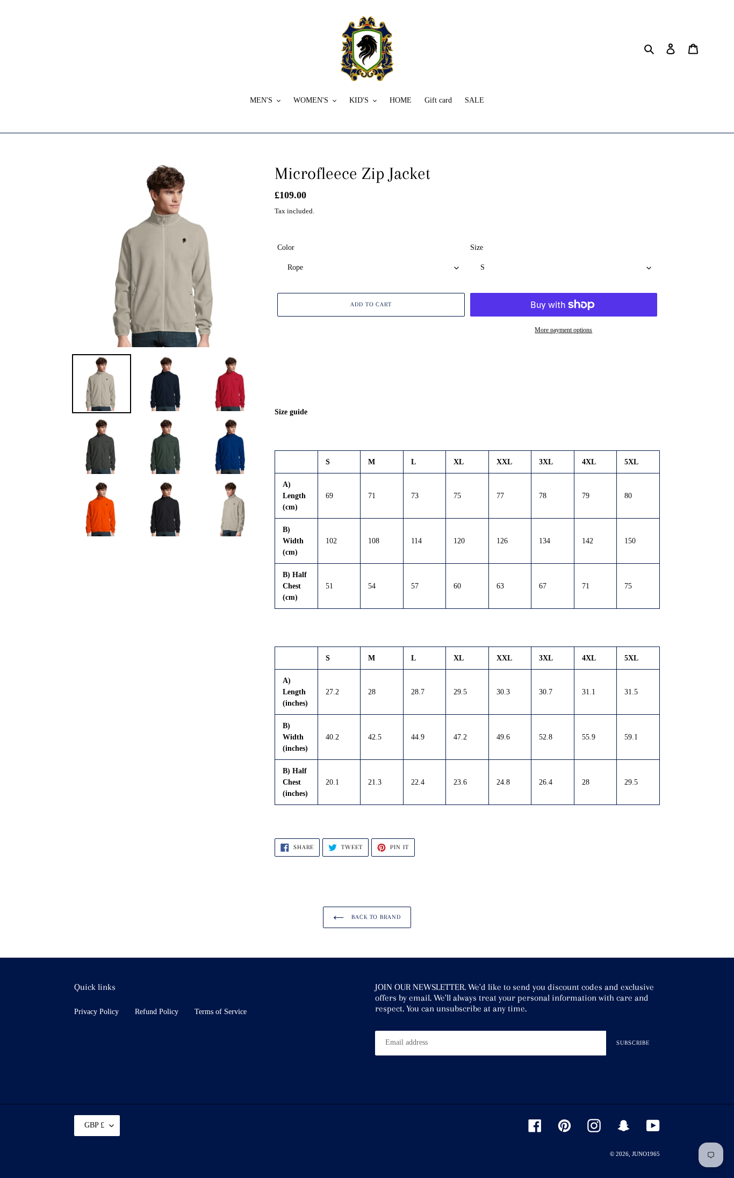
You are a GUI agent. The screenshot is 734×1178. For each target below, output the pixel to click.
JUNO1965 (646, 1154)
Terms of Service (221, 1012)
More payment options (563, 330)
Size (476, 247)
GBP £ (94, 1125)
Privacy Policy (96, 1012)
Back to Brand (375, 917)
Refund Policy (156, 1012)
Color (285, 247)
